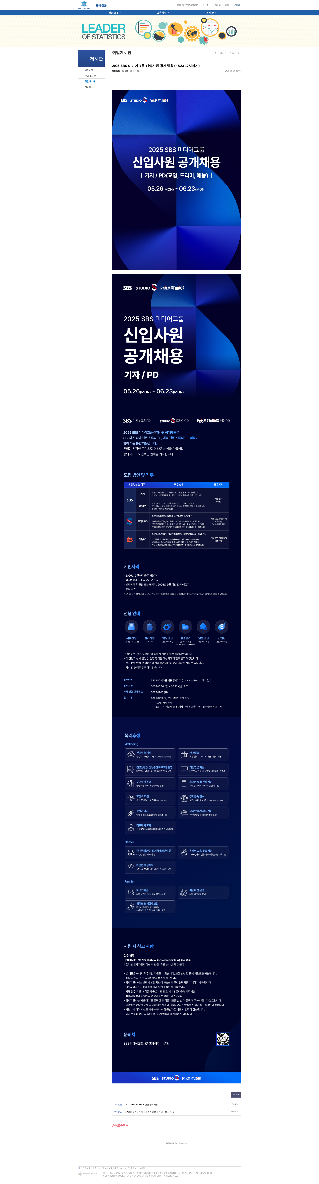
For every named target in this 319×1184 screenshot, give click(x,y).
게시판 (210, 12)
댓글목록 (120, 1125)
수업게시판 (90, 75)
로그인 (227, 5)
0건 (126, 71)
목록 (237, 1094)
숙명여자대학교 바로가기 (189, 5)
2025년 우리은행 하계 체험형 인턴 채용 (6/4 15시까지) (149, 1112)
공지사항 (89, 70)
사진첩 (88, 87)
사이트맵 (237, 5)
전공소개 (113, 12)
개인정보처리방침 (89, 1168)
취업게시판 (90, 81)
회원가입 (217, 5)
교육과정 (162, 12)
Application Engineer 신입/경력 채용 (141, 1104)
